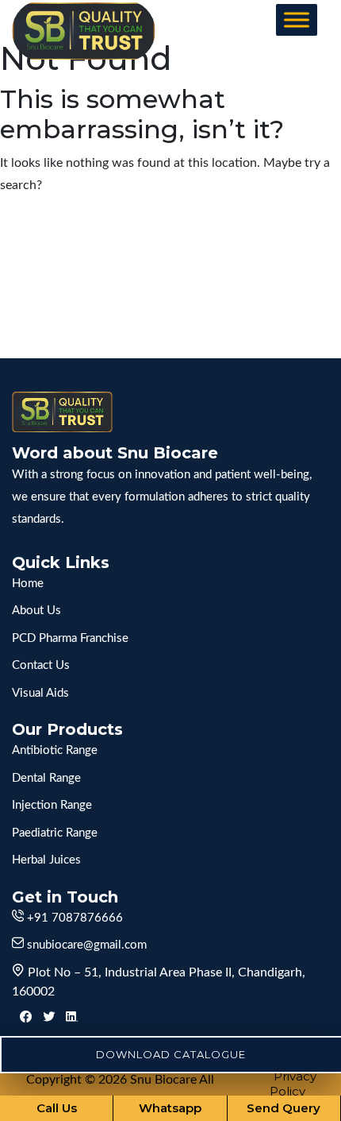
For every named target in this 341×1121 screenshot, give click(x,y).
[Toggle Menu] (296, 19)
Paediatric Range (55, 833)
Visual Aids (40, 693)
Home (28, 583)
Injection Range (52, 805)
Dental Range (46, 778)
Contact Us (41, 665)
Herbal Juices (46, 860)
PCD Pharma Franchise (70, 638)
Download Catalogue (171, 1054)
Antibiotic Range (55, 750)
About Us (36, 611)
